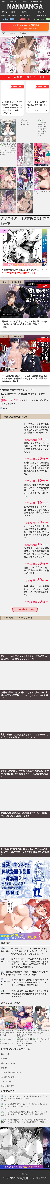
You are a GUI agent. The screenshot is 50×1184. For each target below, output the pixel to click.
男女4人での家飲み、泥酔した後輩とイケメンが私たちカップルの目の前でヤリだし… (27, 973)
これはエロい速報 (7, 1077)
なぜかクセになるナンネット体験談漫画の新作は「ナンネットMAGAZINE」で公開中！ (27, 1097)
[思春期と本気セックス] (25, 248)
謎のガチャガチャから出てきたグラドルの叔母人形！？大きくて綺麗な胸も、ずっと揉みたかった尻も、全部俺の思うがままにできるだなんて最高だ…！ (30, 963)
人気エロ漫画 (8, 19)
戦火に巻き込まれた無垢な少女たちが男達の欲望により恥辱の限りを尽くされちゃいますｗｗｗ (30, 993)
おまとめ (4, 1068)
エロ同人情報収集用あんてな (11, 1072)
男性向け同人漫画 (8, 15)
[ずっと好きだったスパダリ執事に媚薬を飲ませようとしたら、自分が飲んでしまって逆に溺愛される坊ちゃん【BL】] (25, 354)
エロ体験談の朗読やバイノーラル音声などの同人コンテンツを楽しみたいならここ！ (27, 1105)
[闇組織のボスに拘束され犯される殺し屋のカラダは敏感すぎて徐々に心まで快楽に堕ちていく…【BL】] (25, 299)
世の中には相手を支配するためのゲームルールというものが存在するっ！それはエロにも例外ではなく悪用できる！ (30, 982)
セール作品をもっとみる (25, 609)
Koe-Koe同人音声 (7, 1086)
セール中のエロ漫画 (41, 19)
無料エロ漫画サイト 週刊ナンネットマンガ (26, 1178)
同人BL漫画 (41, 15)
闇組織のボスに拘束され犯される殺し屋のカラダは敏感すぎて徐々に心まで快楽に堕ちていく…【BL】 (24, 324)
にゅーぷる (5, 1054)
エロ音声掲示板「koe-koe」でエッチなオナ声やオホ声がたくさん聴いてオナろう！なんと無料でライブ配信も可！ (28, 1122)
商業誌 (25, 12)
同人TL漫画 (25, 15)
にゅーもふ (5, 1058)
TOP (3, 33)
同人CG (41, 12)
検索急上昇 (24, 19)
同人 (4, 282)
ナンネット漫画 (8, 12)
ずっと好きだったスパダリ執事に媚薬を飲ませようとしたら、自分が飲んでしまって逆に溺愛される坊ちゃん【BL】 (24, 379)
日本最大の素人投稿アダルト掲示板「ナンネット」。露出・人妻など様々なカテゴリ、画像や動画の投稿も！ (27, 1113)
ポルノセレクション (8, 1063)
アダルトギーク (6, 1081)
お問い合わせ (25, 1174)
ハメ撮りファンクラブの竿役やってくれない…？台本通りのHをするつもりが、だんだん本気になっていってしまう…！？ (29, 951)
